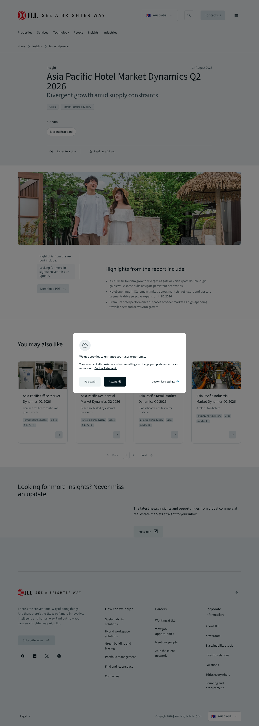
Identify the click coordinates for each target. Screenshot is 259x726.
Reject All (90, 382)
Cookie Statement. (105, 368)
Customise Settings (166, 381)
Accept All (115, 382)
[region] (129, 363)
